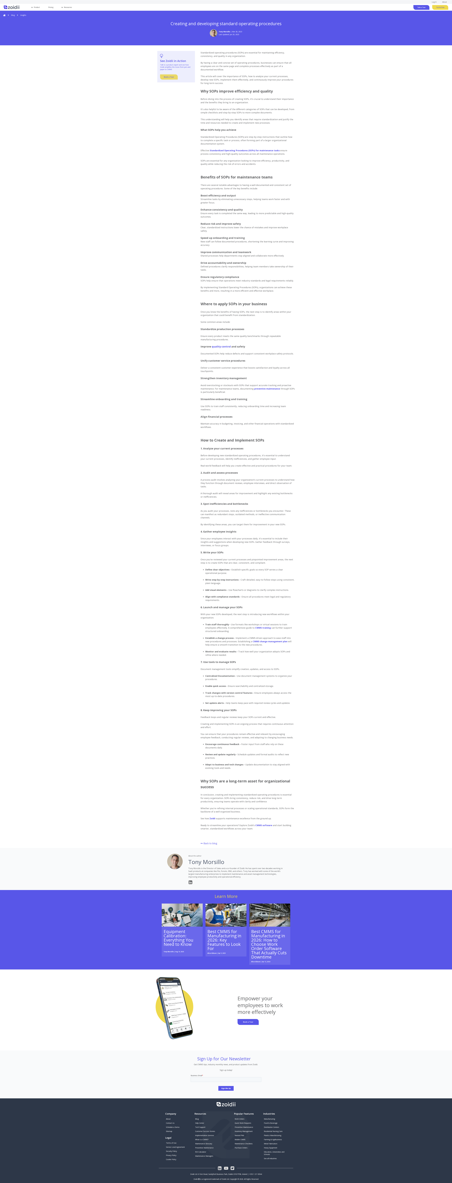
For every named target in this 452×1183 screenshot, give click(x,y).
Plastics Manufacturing (272, 1135)
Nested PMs (239, 1135)
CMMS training (263, 627)
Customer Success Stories (205, 1131)
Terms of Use (171, 1143)
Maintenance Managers (204, 1156)
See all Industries (270, 1158)
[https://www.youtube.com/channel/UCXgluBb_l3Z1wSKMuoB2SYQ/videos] (226, 1168)
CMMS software (263, 825)
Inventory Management (244, 1131)
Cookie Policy (171, 1159)
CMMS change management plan (270, 641)
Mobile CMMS (240, 1139)
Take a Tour (421, 7)
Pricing (50, 7)
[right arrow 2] (17, 15)
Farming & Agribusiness (273, 1139)
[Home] (5, 15)
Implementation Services (204, 1135)
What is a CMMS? (201, 1139)
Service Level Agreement (175, 1147)
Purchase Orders (241, 1148)
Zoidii (213, 818)
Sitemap (169, 1131)
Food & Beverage (270, 1123)
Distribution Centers (271, 1127)
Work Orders (239, 1119)
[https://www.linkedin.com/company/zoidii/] (220, 1168)
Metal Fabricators (270, 1144)
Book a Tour (169, 77)
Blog (13, 15)
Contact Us (170, 1123)
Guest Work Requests (243, 1123)
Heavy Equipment (270, 1148)
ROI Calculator (200, 1152)
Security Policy (171, 1151)
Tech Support (200, 1127)
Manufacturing (269, 1119)
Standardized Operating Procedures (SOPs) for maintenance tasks (245, 150)
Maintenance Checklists (244, 1144)
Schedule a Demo (173, 1127)
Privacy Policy (171, 1155)
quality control (221, 346)
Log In (434, 2)
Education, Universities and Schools (274, 1153)
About (168, 1119)
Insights (23, 15)
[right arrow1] (8, 15)
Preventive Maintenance (204, 1148)
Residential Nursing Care (273, 1131)
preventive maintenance (267, 388)
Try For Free (440, 7)
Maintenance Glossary (203, 1144)
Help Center (199, 1123)
